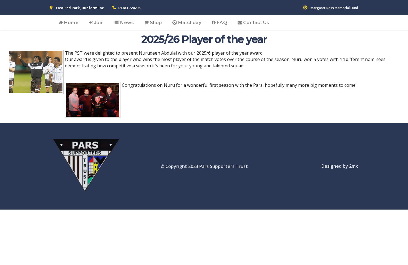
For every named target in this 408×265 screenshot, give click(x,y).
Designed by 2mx (339, 166)
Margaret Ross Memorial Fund (334, 8)
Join (98, 22)
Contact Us (255, 22)
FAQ (221, 22)
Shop (155, 22)
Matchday (189, 22)
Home (71, 22)
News (126, 22)
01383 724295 (129, 8)
